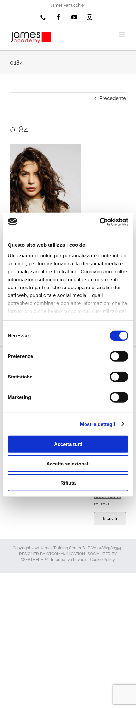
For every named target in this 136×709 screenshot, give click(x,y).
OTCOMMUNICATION (65, 554)
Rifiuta (68, 483)
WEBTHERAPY (34, 559)
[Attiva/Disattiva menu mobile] (122, 34)
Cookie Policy (102, 559)
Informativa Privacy (68, 559)
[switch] (119, 356)
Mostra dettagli (97, 424)
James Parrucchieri (68, 5)
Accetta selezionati (68, 463)
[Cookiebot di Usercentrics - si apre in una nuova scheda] (99, 221)
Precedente (112, 98)
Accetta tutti (68, 444)
